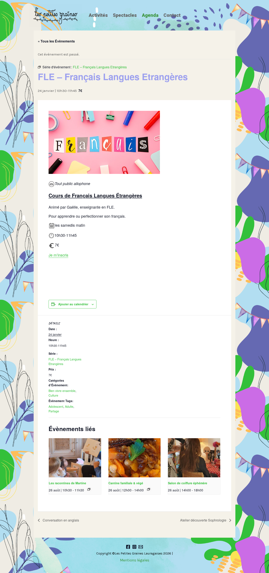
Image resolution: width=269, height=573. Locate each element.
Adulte (69, 406)
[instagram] (134, 547)
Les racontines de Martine (67, 483)
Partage (54, 411)
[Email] (140, 547)
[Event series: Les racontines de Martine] (88, 489)
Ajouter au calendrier (73, 304)
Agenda (150, 15)
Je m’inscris (58, 255)
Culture (53, 395)
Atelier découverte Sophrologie (203, 520)
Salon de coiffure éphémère (187, 483)
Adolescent (56, 406)
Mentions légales (134, 560)
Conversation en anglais (60, 520)
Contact (172, 15)
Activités (98, 15)
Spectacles (125, 15)
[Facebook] (128, 547)
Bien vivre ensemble (62, 391)
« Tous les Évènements (56, 41)
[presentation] (75, 458)
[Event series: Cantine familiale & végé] (148, 489)
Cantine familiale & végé (125, 483)
